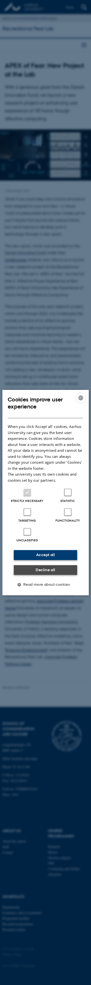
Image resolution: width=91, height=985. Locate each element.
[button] (45, 584)
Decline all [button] (45, 570)
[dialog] (45, 492)
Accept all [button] (45, 554)
